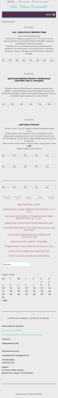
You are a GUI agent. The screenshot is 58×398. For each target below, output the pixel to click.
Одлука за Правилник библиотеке (29, 251)
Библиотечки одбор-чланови (29, 241)
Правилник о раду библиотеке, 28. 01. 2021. (29, 246)
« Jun (4, 300)
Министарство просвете (12, 326)
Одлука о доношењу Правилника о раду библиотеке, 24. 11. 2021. (29, 217)
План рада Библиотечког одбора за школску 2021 (29, 236)
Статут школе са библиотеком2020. (29, 256)
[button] (48, 14)
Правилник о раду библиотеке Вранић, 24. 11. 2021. (29, 210)
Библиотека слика (29, 204)
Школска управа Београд (12, 330)
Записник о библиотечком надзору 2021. (29, 223)
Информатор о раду (10, 343)
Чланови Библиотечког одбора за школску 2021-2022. (29, 229)
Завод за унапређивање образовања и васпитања (22, 335)
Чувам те (6, 339)
